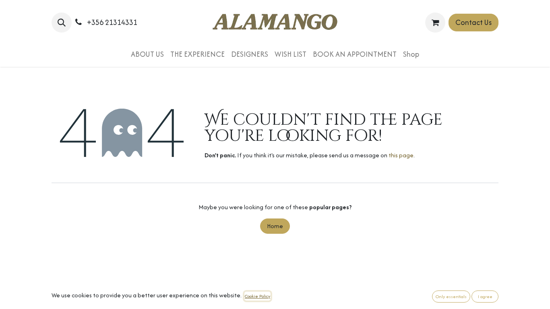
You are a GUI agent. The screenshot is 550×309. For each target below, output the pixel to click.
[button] (62, 22)
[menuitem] (147, 54)
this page (401, 155)
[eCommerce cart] (435, 22)
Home (275, 226)
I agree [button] (485, 296)
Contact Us (473, 22)
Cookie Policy (257, 296)
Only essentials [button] (451, 296)
